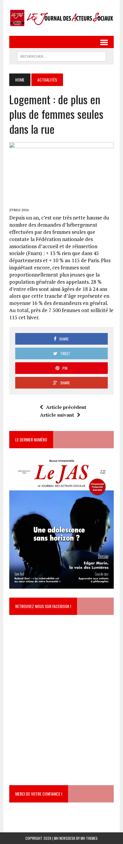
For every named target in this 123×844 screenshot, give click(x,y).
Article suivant (57, 415)
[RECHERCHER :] (61, 55)
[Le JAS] (61, 18)
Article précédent (66, 407)
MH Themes (89, 838)
